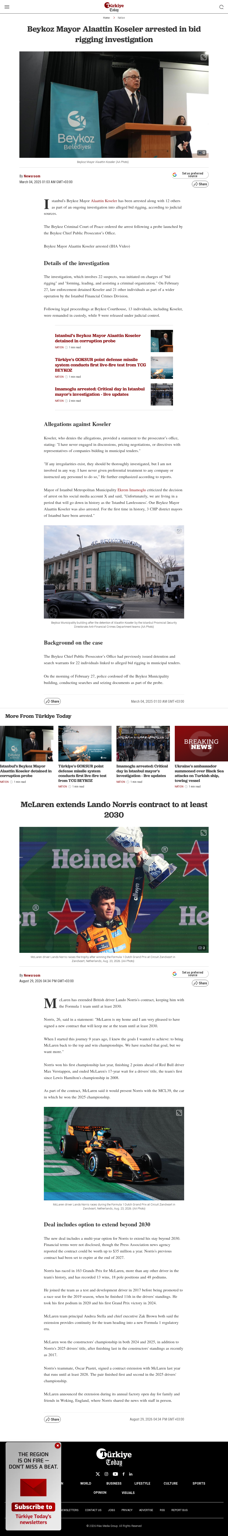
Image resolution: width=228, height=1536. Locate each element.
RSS (162, 1510)
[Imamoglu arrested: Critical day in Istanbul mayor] (162, 394)
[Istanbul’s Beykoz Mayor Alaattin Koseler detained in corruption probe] (162, 341)
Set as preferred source (192, 175)
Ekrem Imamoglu (132, 489)
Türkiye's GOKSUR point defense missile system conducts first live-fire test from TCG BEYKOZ (100, 365)
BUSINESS (114, 1483)
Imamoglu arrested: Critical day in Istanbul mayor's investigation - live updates (100, 391)
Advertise (146, 1510)
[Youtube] (115, 1474)
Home (106, 17)
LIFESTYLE (142, 1483)
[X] (98, 1474)
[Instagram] (106, 1474)
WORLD (85, 1483)
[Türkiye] (162, 368)
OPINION (100, 1492)
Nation (121, 17)
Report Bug (179, 1510)
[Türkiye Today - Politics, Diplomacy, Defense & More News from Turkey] (114, 7)
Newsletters (69, 1510)
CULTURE (171, 1483)
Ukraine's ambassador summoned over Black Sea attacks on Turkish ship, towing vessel (199, 773)
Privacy (127, 1510)
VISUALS (128, 1493)
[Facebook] (123, 1474)
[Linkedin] (130, 1474)
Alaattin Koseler (104, 200)
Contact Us (93, 1510)
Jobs (111, 1510)
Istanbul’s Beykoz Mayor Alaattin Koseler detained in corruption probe (98, 338)
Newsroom (32, 176)
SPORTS (199, 1483)
